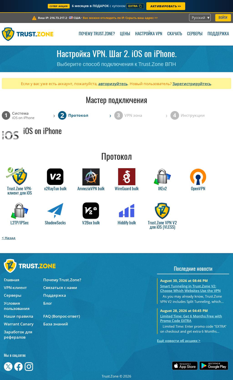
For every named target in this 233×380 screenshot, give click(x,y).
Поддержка (218, 34)
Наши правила (18, 316)
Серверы (195, 34)
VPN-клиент (15, 287)
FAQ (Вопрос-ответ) (61, 316)
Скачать (174, 34)
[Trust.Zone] (27, 34)
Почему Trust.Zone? (97, 34)
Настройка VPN (148, 34)
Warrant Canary (18, 324)
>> (120, 18)
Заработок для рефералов (18, 334)
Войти (223, 18)
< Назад (8, 238)
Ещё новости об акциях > (178, 340)
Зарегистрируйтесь (191, 83)
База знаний (55, 324)
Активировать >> (165, 6)
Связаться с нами (60, 287)
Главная (11, 279)
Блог (47, 303)
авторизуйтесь (113, 83)
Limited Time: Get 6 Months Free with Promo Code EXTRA (191, 318)
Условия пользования (17, 306)
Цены (125, 34)
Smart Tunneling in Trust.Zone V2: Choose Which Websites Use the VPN (190, 288)
